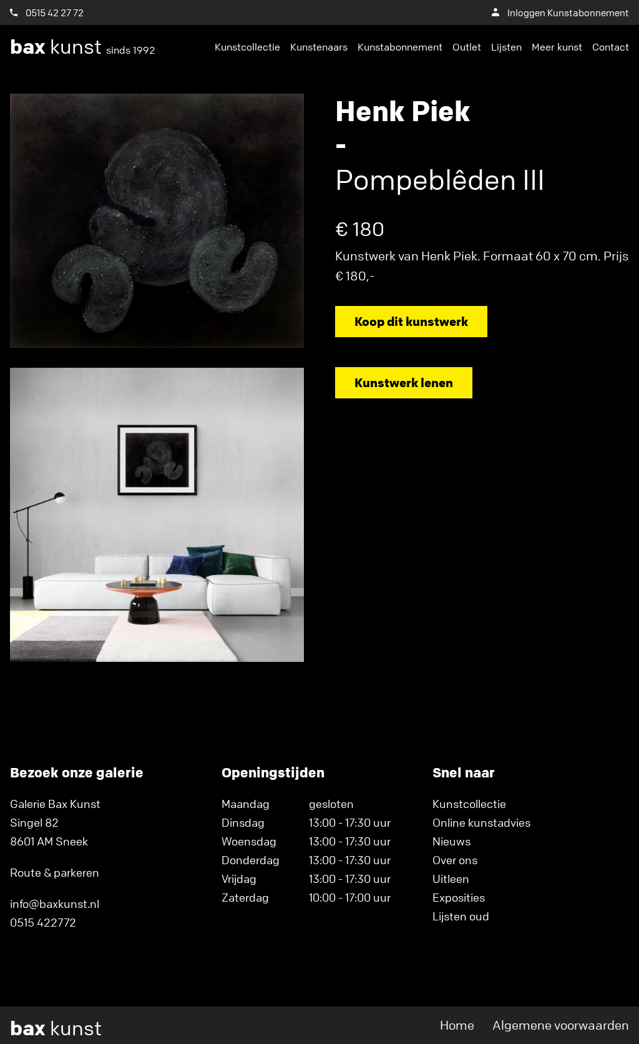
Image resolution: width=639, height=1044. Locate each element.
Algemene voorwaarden (560, 1025)
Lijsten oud (460, 916)
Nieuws (451, 841)
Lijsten (506, 47)
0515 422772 (43, 922)
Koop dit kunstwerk (411, 321)
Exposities (458, 897)
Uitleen (450, 878)
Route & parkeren (54, 872)
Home (457, 1025)
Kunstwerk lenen (403, 382)
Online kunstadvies (481, 822)
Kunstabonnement (400, 47)
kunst (82, 47)
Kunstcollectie (247, 47)
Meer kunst (557, 47)
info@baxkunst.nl (54, 903)
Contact (610, 47)
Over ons (454, 860)
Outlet (466, 47)
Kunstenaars (319, 47)
